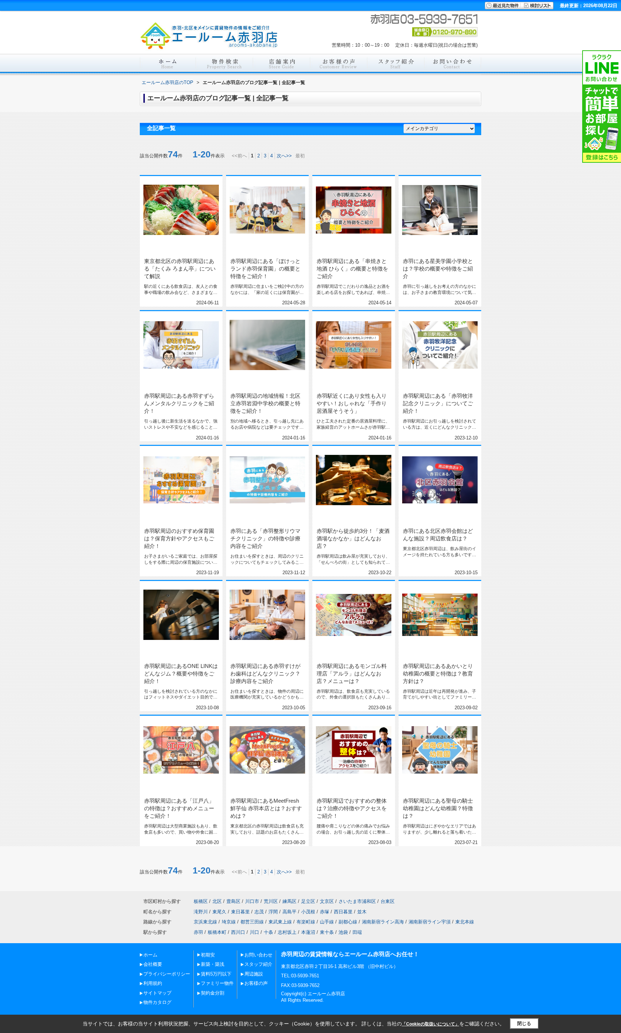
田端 (357, 932)
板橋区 (201, 901)
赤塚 (324, 911)
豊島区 (233, 901)
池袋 (343, 932)
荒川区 (271, 901)
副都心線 (348, 921)
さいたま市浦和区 (357, 901)
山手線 (327, 921)
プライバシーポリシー (166, 974)
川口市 (252, 901)
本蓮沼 (308, 932)
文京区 (327, 901)
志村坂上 (287, 932)
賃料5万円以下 (216, 974)
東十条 (327, 932)
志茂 (259, 911)
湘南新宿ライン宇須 (430, 921)
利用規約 (152, 983)
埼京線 (229, 921)
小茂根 (308, 911)
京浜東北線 (205, 921)
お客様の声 (256, 983)
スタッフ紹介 (258, 964)
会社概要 (152, 964)
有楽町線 (305, 921)
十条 (268, 932)
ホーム (150, 955)
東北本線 (464, 921)
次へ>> (284, 155)
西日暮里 (343, 911)
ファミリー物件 (217, 983)
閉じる (524, 1023)
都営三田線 (252, 921)
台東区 (388, 901)
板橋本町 (217, 932)
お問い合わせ (258, 955)
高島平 (289, 911)
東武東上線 (280, 921)
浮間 (273, 911)
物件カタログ (157, 1002)
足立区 (308, 901)
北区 (217, 901)
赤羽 (198, 932)
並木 (362, 911)
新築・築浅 (212, 964)
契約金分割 (212, 993)
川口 (254, 932)
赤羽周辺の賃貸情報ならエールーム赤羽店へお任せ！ (350, 954)
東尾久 (219, 911)
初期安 (208, 955)
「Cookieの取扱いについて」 (430, 1024)
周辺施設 (253, 974)
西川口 (238, 932)
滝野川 (201, 911)
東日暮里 (240, 911)
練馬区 (289, 901)
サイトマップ (157, 993)
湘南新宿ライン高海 (383, 921)
